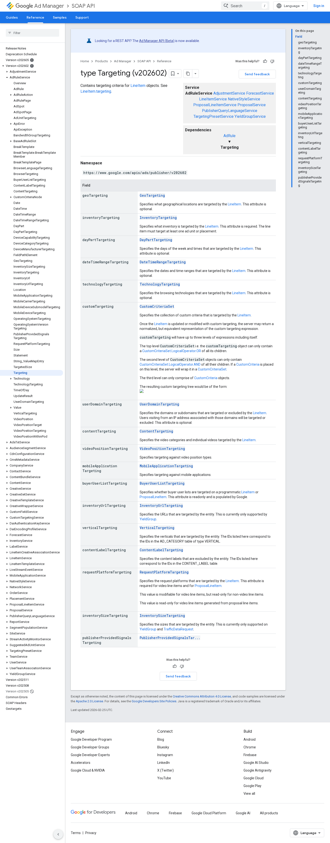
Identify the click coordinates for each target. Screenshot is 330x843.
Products (101, 61)
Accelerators (80, 763)
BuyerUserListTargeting (162, 483)
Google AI (243, 813)
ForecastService (260, 93)
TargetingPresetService (214, 116)
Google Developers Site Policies (154, 701)
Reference (35, 17)
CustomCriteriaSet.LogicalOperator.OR (171, 351)
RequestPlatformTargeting (164, 572)
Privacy (90, 833)
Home (84, 61)
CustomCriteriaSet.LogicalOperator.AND (170, 364)
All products (269, 813)
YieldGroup (148, 519)
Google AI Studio (256, 763)
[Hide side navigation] (58, 834)
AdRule (229, 135)
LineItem (137, 85)
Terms (76, 833)
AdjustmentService (229, 93)
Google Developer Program (91, 739)
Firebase (250, 755)
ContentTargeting (156, 431)
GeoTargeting (152, 195)
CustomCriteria (247, 364)
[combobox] (245, 5)
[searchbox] (32, 33)
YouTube (164, 778)
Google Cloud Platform (209, 813)
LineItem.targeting (95, 91)
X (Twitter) (165, 770)
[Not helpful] (272, 61)
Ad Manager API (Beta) (156, 41)
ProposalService (251, 105)
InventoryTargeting (158, 217)
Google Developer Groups (90, 747)
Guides (12, 17)
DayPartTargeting (156, 239)
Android (250, 739)
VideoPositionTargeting (162, 448)
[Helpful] (265, 61)
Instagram (165, 755)
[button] (31, 66)
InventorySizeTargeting (162, 615)
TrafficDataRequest (178, 629)
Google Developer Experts (90, 755)
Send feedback (257, 74)
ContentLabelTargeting (161, 550)
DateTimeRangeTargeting (163, 262)
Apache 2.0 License (89, 701)
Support (82, 17)
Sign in (318, 6)
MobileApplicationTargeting (166, 466)
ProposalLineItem (153, 497)
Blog (160, 739)
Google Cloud (254, 778)
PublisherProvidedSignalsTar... (170, 637)
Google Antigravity (258, 770)
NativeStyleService (244, 99)
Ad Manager (49, 6)
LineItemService (213, 99)
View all (249, 793)
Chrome (250, 747)
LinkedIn (163, 763)
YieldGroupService (250, 116)
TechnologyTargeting (160, 284)
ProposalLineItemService (215, 105)
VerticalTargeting (157, 527)
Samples (60, 17)
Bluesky (163, 747)
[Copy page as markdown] (188, 74)
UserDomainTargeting (159, 404)
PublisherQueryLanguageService (229, 110)
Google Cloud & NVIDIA (88, 770)
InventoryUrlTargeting (161, 505)
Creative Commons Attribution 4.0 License (202, 696)
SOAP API (83, 6)
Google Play (252, 786)
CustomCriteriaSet (157, 306)
